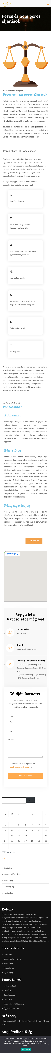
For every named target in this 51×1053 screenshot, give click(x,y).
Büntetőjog (8, 880)
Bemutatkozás (10, 995)
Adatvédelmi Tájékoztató (14, 1004)
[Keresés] (30, 800)
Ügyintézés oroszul (11, 1008)
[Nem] (48, 1044)
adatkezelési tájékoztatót (20, 767)
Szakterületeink (10, 986)
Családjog (8, 868)
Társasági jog (9, 886)
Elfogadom (26, 1049)
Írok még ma (34, 541)
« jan (3, 858)
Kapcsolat (8, 999)
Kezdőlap (7, 990)
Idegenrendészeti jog (12, 874)
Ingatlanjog (8, 893)
